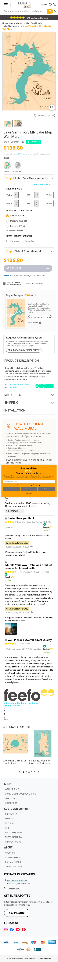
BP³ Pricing (21, 154)
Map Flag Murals (34, 23)
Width (9, 195)
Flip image (14, 241)
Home (11, 488)
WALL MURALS (12, 789)
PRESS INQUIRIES (13, 837)
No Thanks (29, 493)
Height (9, 203)
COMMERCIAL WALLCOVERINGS (20, 794)
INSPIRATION (11, 803)
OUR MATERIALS (13, 862)
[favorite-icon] (50, 5)
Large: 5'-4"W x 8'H (18, 226)
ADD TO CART (14, 268)
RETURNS (9, 823)
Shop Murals (16, 23)
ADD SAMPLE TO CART (40, 317)
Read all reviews (12, 705)
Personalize (29, 241)
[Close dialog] (55, 467)
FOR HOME (10, 798)
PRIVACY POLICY (13, 842)
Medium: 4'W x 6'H (18, 221)
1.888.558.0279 (13, 888)
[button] (19, 772)
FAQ (7, 828)
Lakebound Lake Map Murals (20, 386)
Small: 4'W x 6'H (17, 215)
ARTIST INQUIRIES (13, 832)
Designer (46, 488)
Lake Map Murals (11, 26)
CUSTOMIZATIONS (13, 866)
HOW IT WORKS (12, 857)
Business (29, 488)
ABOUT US (10, 853)
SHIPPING (10, 818)
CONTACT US (11, 814)
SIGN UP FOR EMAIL (17, 913)
